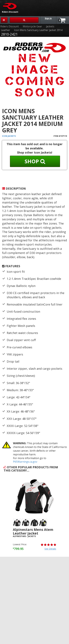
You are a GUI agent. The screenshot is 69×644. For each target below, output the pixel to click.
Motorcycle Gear (32, 26)
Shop (32, 161)
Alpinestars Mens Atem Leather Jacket (33, 531)
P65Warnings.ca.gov (25, 461)
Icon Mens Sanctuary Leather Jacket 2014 (38, 30)
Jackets (50, 26)
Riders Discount (9, 26)
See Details (50, 548)
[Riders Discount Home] (8, 6)
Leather (5, 30)
